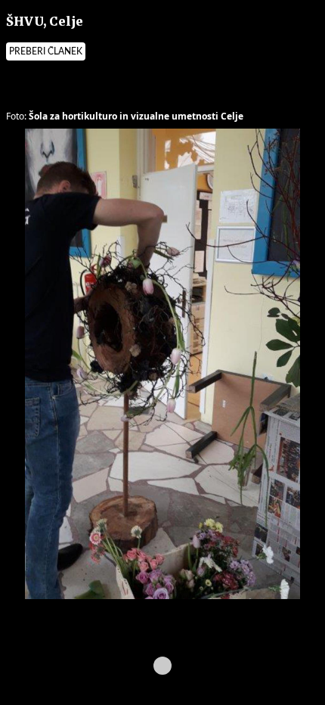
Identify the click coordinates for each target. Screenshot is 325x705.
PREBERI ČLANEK (45, 51)
